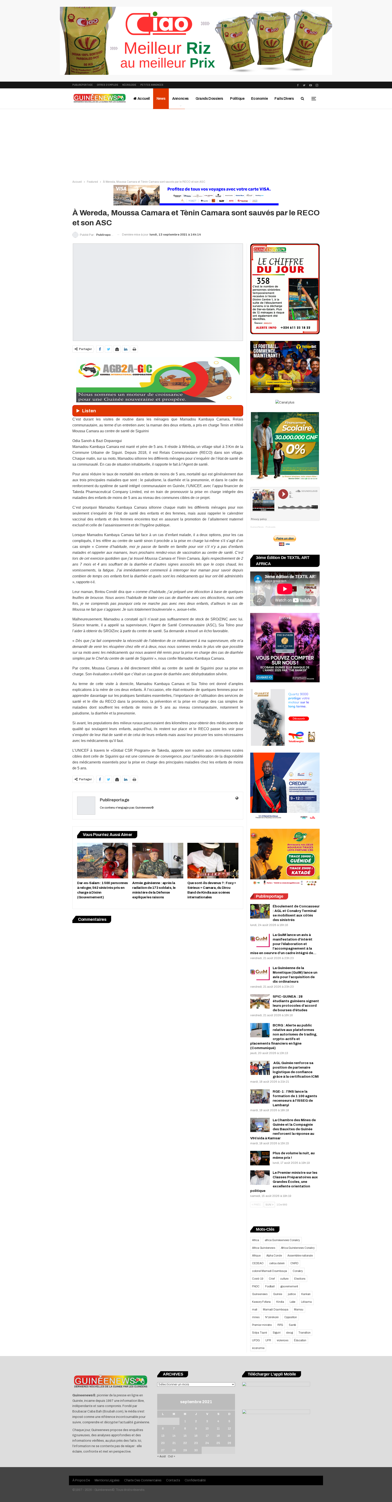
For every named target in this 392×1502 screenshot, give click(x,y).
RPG (280, 1325)
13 (162, 1435)
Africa (255, 1240)
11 (218, 1428)
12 (229, 1428)
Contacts (173, 1480)
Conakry (298, 1271)
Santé (292, 1325)
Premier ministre (262, 1325)
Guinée (277, 1294)
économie (258, 1348)
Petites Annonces (151, 85)
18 (218, 1435)
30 (196, 1450)
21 (174, 1443)
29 (185, 1450)
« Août (161, 1456)
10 (207, 1428)
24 (207, 1443)
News (161, 98)
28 (174, 1450)
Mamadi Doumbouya (275, 1309)
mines (256, 1317)
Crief (271, 1278)
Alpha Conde (274, 1255)
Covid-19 (257, 1278)
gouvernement (289, 1286)
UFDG (256, 1340)
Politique (237, 98)
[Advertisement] (196, 143)
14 (174, 1435)
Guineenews (259, 1294)
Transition (304, 1332)
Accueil (143, 98)
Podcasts (270, 527)
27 (162, 1450)
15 (185, 1435)
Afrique (256, 1255)
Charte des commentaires (143, 1480)
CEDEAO (258, 1263)
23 (196, 1443)
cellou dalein (277, 1263)
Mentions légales (107, 1480)
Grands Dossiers (209, 98)
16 (196, 1435)
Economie (259, 98)
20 (163, 1443)
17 (207, 1435)
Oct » (171, 1456)
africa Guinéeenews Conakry (282, 1240)
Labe (292, 1301)
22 (185, 1443)
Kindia (280, 1301)
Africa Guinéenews (263, 1247)
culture (284, 1278)
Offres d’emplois (107, 85)
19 (229, 1435)
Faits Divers (284, 98)
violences (282, 1340)
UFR (268, 1340)
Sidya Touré (259, 1332)
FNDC (256, 1286)
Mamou (298, 1309)
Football (269, 1286)
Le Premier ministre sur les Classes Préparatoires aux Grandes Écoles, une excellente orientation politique (284, 1182)
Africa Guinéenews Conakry (298, 1247)
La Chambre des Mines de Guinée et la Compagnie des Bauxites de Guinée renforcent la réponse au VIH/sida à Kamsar (283, 1129)
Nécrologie (129, 85)
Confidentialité (195, 1480)
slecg (289, 1332)
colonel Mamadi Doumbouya (269, 1271)
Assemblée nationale (300, 1255)
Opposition (290, 1317)
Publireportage (82, 85)
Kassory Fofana (261, 1301)
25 (218, 1443)
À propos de (81, 1480)
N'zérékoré (272, 1317)
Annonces (180, 98)
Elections (299, 1278)
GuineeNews (257, 527)
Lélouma (306, 1301)
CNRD (294, 1263)
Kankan (306, 1294)
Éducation (300, 1340)
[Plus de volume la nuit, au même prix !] (260, 1158)
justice (292, 1294)
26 (229, 1443)
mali (254, 1309)
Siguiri (277, 1332)
